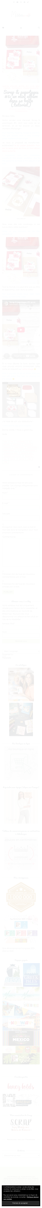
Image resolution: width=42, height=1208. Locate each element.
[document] (21, 604)
